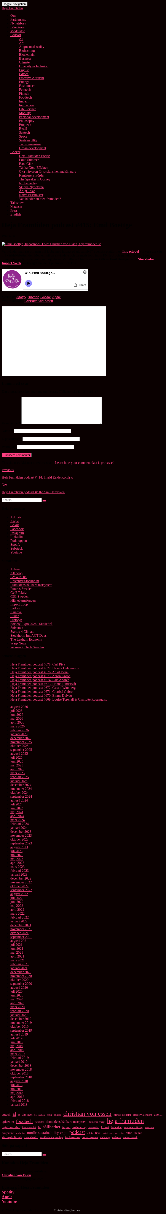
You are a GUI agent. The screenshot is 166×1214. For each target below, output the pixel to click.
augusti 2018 (19, 1081)
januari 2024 (18, 827)
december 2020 (20, 972)
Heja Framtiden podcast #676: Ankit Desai (39, 672)
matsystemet (8, 1132)
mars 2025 (17, 773)
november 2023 (21, 835)
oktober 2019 (19, 1026)
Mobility (25, 113)
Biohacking (27, 50)
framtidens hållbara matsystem (66, 1121)
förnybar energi (97, 1121)
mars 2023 (17, 866)
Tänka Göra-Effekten (33, 167)
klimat (105, 1127)
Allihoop (16, 573)
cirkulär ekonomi (122, 1114)
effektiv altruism (142, 1114)
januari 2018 (18, 1104)
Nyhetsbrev (18, 23)
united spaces (90, 1137)
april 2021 (17, 956)
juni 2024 (16, 808)
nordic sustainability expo (47, 1132)
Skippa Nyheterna (31, 187)
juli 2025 (16, 757)
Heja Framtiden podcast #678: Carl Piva (37, 664)
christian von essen (87, 1113)
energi (158, 1114)
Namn (7, 431)
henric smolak (29, 1127)
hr (39, 1127)
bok (49, 1114)
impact (66, 1127)
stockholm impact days (51, 1137)
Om (13, 15)
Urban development (32, 148)
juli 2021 (16, 944)
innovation (93, 1127)
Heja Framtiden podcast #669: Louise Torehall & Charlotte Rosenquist (58, 699)
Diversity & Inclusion (33, 66)
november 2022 (21, 882)
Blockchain (27, 54)
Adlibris (15, 517)
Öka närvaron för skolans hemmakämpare (47, 171)
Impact (23, 101)
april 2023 (17, 863)
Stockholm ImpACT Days (28, 635)
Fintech (24, 93)
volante (116, 1137)
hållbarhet (51, 1126)
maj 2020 (16, 999)
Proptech (25, 125)
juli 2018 (16, 1085)
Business (25, 58)
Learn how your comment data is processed (84, 462)
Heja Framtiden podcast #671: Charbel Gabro (41, 691)
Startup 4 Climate (22, 631)
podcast (77, 1132)
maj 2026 (16, 718)
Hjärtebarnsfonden (23, 600)
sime (129, 1132)
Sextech (24, 132)
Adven (15, 569)
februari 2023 (19, 870)
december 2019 (20, 1019)
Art (21, 43)
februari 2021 (19, 964)
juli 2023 (16, 851)
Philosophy (26, 121)
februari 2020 (19, 1011)
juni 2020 (16, 995)
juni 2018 (16, 1089)
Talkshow (17, 202)
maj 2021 (16, 952)
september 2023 (21, 843)
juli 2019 (16, 1038)
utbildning (105, 1137)
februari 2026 (19, 730)
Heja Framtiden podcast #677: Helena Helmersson (44, 668)
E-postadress (12, 439)
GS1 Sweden (19, 596)
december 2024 (20, 785)
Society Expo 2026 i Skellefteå (31, 624)
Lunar (14, 616)
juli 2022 (16, 898)
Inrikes (15, 608)
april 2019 (17, 1050)
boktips (57, 1114)
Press (14, 210)
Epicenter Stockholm (24, 581)
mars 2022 (17, 913)
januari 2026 (18, 734)
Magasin (16, 206)
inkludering (79, 1127)
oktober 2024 (19, 792)
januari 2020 (18, 1015)
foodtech (24, 1121)
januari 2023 (18, 874)
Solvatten (16, 628)
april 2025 (17, 769)
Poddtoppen (18, 540)
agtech (6, 1114)
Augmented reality (31, 47)
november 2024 (21, 788)
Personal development (34, 117)
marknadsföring (133, 1127)
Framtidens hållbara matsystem (31, 585)
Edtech (24, 74)
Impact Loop (19, 604)
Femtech (25, 89)
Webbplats (9, 447)
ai (14, 1114)
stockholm (31, 1137)
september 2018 (21, 1077)
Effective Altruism (31, 78)
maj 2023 (16, 859)
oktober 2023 (19, 839)
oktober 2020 (19, 980)
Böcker (15, 152)
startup (138, 1132)
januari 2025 (18, 781)
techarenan (72, 1137)
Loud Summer (29, 160)
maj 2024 (16, 812)
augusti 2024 (19, 800)
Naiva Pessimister (31, 195)
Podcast (15, 35)
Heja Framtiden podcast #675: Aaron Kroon (40, 676)
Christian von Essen (38, 301)
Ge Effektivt (18, 592)
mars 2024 (17, 820)
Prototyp (16, 620)
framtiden (39, 1121)
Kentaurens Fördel (31, 175)
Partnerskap (18, 19)
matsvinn (149, 1127)
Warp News (18, 643)
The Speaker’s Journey (34, 179)
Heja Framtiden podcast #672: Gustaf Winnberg (43, 688)
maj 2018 (16, 1093)
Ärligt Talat (27, 191)
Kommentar (11, 423)
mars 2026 (17, 726)
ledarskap (116, 1127)
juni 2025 (16, 761)
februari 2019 (19, 1058)
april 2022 (17, 909)
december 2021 (20, 925)
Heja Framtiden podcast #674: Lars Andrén (39, 680)
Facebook (17, 529)
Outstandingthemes (67, 1210)
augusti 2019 (19, 1034)
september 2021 (21, 937)
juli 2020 (16, 991)
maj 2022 (16, 905)
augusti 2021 (19, 941)
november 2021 (21, 929)
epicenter (8, 1121)
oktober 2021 (19, 933)
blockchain (39, 1114)
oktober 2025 (19, 746)
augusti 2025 (19, 753)
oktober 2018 (19, 1073)
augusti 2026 (19, 707)
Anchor (33, 297)
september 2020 (21, 983)
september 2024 (21, 796)
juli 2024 (16, 804)
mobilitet (20, 1133)
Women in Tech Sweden (27, 647)
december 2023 (20, 831)
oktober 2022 (19, 886)
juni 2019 (16, 1042)
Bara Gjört (26, 164)
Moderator (17, 31)
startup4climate (12, 1137)
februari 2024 (19, 824)
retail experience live (113, 1133)
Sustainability (28, 140)
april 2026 (17, 722)
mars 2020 (17, 1007)
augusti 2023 (19, 847)
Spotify (21, 297)
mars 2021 (17, 960)
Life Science (27, 109)
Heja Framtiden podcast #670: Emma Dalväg (41, 695)
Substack (16, 548)
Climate (24, 62)
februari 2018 (19, 1100)
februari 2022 (19, 917)
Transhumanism (30, 144)
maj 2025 (16, 765)
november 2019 (21, 1022)
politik (90, 1133)
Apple (14, 521)
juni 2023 (16, 855)
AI (21, 39)
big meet (27, 1114)
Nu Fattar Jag (28, 183)
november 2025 (21, 742)
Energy (24, 82)
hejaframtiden (11, 1127)
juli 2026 (16, 710)
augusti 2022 (19, 894)
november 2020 (21, 976)
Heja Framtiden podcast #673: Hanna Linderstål (43, 684)
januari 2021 (18, 968)
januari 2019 (18, 1061)
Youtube (16, 552)
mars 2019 (17, 1054)
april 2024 (17, 816)
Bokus (14, 525)
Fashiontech (27, 86)
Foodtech (25, 97)
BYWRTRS (18, 577)
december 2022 (20, 878)
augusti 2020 (19, 987)
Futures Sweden (21, 589)
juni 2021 (16, 948)
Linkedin (16, 537)
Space (23, 136)
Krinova (16, 612)
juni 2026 (16, 714)
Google (45, 297)
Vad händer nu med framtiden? (40, 199)
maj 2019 (16, 1046)
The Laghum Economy (26, 639)
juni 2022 (16, 902)
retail (98, 1132)
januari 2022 (18, 921)
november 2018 (21, 1069)
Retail (23, 128)
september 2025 (21, 749)
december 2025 (20, 738)
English (24, 70)
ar (19, 1114)
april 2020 (17, 1003)
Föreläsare (17, 27)
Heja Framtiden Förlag (34, 156)
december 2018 (20, 1065)
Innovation (26, 105)
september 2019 (21, 1030)
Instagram (17, 533)
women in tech (130, 1137)
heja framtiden (125, 1120)
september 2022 (21, 890)
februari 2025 (19, 777)
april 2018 (17, 1097)
